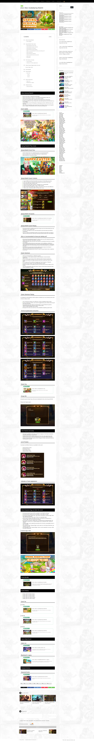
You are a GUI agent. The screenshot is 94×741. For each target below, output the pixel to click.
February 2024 (62, 138)
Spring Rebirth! (44, 683)
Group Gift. (29, 57)
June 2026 (61, 115)
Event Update (29, 41)
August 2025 (61, 123)
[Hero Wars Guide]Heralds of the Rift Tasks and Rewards (66, 30)
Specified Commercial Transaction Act (30, 739)
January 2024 (61, 139)
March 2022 (61, 157)
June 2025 (61, 125)
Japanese (59, 1)
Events (26, 1)
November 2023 (62, 140)
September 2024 (62, 132)
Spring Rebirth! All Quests (31, 48)
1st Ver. (28, 74)
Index (53, 1)
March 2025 (61, 127)
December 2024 (62, 130)
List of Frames (29, 61)
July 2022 (61, 154)
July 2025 (61, 124)
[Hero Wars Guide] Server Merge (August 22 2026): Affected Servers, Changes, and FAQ (66, 52)
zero (60, 41)
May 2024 (61, 135)
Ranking (48, 1)
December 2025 (62, 120)
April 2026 (61, 116)
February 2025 (62, 128)
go (71, 7)
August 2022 (61, 153)
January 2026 (61, 119)
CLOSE (50, 36)
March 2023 (61, 147)
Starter (37, 1)
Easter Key (29, 56)
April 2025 (61, 126)
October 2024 (61, 131)
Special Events (39, 683)
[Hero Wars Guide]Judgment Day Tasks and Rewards (65, 31)
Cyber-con (28, 81)
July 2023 (61, 144)
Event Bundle (28, 69)
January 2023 (61, 149)
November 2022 (62, 150)
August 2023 (61, 143)
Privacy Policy (22, 739)
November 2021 (62, 160)
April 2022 (61, 156)
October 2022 (61, 151)
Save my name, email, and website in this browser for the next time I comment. (34, 720)
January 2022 (61, 159)
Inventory (61, 170)
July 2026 (61, 114)
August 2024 (61, 133)
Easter (22, 683)
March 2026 (61, 117)
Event (35, 683)
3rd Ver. (28, 76)
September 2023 (62, 142)
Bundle (60, 166)
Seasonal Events (30, 86)
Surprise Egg (49, 683)
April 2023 (61, 146)
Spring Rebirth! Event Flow (31, 45)
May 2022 (61, 155)
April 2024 (61, 136)
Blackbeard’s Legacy (30, 82)
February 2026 (62, 118)
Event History (28, 71)
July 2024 (61, 134)
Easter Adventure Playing (31, 53)
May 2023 (61, 145)
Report (42, 1)
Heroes (31, 1)
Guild (60, 168)
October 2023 (61, 141)
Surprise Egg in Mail (29, 67)
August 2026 (61, 113)
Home (21, 1)
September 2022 (62, 152)
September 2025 (62, 122)
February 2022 (62, 158)
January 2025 (61, 129)
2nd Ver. (28, 75)
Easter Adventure (30, 52)
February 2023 (62, 148)
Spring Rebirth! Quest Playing (32, 49)
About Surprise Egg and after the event (33, 65)
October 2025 (61, 121)
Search (60, 5)
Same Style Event (29, 79)
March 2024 (61, 137)
